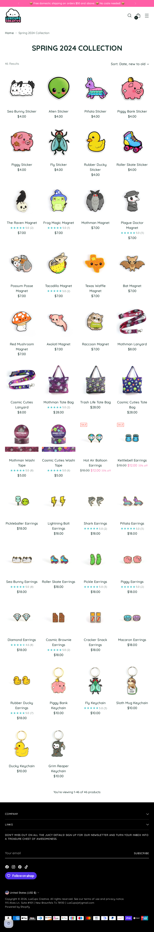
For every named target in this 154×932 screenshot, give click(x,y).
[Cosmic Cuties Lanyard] (21, 380)
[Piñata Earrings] (132, 501)
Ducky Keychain (22, 766)
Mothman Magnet (95, 222)
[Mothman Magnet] (95, 200)
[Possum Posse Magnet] (21, 263)
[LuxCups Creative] (13, 15)
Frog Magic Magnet (58, 222)
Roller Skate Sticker (132, 164)
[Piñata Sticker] (95, 89)
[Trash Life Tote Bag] (95, 380)
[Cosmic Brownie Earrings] (58, 617)
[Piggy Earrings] (132, 559)
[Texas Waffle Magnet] (95, 263)
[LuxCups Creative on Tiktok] (26, 867)
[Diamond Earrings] (21, 617)
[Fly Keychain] (95, 680)
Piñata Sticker (95, 111)
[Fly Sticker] (58, 142)
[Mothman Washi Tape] (21, 438)
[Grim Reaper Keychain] (58, 744)
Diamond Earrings (22, 640)
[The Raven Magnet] (21, 200)
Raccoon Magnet (95, 344)
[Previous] (18, 3)
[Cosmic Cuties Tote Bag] (132, 380)
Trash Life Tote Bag (95, 402)
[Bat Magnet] (132, 263)
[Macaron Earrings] (132, 617)
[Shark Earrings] (95, 501)
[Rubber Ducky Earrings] (21, 680)
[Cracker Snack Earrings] (95, 617)
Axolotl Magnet (58, 344)
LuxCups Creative (38, 898)
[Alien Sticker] (58, 89)
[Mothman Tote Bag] (58, 380)
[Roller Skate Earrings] (58, 559)
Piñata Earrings (132, 523)
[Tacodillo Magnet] (58, 263)
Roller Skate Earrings (58, 581)
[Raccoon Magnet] (95, 321)
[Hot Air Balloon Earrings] (95, 438)
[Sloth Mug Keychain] (132, 680)
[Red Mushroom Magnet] (21, 321)
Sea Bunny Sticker (21, 111)
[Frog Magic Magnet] (58, 200)
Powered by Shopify (17, 906)
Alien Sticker (59, 111)
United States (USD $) (23, 892)
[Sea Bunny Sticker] (21, 89)
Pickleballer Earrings (22, 523)
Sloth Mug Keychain (132, 703)
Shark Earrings (95, 523)
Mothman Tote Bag (59, 402)
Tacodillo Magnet (58, 286)
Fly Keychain (95, 703)
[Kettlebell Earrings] (132, 438)
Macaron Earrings (132, 640)
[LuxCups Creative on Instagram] (13, 867)
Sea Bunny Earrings (21, 581)
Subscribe (141, 853)
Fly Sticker (58, 164)
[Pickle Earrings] (95, 559)
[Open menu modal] (147, 15)
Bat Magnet (132, 286)
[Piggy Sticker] (21, 142)
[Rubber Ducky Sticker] (95, 142)
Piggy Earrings (132, 581)
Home (9, 33)
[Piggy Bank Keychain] (58, 680)
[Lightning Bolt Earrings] (58, 501)
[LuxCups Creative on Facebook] (7, 867)
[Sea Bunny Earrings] (21, 559)
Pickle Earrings (95, 581)
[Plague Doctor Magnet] (132, 200)
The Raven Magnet (22, 222)
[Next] (135, 3)
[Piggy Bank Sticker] (132, 89)
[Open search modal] (130, 15)
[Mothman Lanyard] (132, 321)
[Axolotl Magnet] (58, 321)
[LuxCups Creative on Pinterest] (20, 867)
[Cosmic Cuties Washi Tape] (58, 438)
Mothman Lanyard (132, 344)
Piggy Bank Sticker (132, 111)
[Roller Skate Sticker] (132, 142)
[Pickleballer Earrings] (21, 501)
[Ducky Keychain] (21, 744)
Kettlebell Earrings (132, 460)
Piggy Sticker (21, 164)
